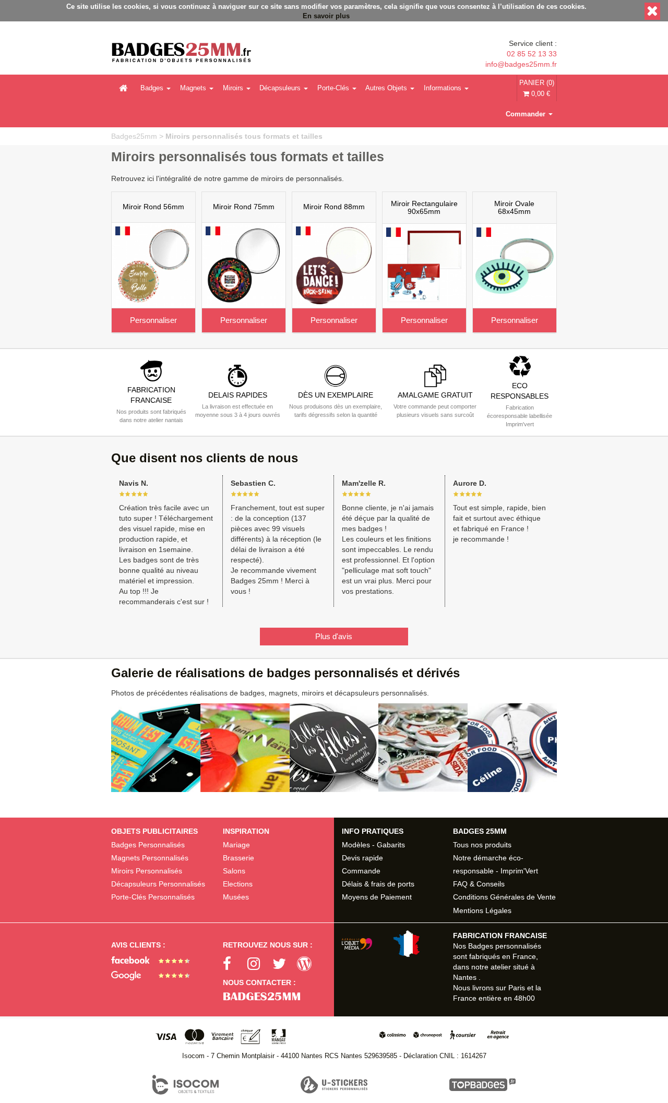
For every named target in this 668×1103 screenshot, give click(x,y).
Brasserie (238, 858)
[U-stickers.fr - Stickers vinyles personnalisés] (334, 1084)
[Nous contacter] (278, 996)
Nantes (464, 977)
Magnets (193, 88)
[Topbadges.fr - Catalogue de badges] (482, 1084)
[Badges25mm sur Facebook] (235, 964)
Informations (442, 88)
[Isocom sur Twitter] (284, 964)
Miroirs (233, 88)
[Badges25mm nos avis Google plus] (154, 975)
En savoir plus (326, 16)
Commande (361, 871)
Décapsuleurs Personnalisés (158, 884)
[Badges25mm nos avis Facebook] (154, 959)
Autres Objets (386, 88)
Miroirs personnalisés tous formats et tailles (244, 136)
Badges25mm (134, 136)
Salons (234, 871)
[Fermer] (652, 11)
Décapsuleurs (280, 88)
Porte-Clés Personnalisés (153, 897)
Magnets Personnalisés (149, 858)
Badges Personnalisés (148, 845)
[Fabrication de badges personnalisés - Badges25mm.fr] (181, 54)
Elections (238, 884)
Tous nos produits (482, 845)
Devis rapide (362, 858)
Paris (516, 988)
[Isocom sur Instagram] (259, 964)
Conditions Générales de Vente (504, 897)
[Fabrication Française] (385, 943)
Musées (236, 897)
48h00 (524, 998)
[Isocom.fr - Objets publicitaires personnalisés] (185, 1084)
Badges (151, 88)
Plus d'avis (333, 636)
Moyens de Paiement (377, 897)
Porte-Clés (333, 88)
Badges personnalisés (504, 946)
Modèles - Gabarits (373, 845)
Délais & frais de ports (378, 884)
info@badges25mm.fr (520, 64)
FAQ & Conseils (479, 884)
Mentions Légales (482, 910)
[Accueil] (123, 88)
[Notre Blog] (309, 964)
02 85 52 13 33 (531, 54)
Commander (525, 114)
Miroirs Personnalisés (146, 871)
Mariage (236, 845)
